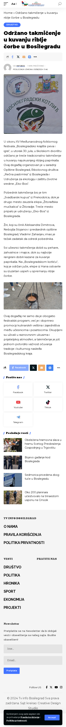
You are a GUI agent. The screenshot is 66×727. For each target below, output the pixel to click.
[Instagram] (61, 687)
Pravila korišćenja (30, 717)
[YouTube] (56, 687)
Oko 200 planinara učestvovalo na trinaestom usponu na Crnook (42, 496)
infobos (20, 66)
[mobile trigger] (7, 3)
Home (8, 13)
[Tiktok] (48, 404)
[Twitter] (48, 389)
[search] (59, 4)
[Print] (29, 57)
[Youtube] (18, 404)
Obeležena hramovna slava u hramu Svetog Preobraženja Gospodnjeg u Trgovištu (43, 443)
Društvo (12, 25)
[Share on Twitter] (18, 57)
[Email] (23, 57)
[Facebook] (18, 389)
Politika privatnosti (16, 720)
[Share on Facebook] (12, 57)
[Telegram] (18, 419)
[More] (35, 57)
